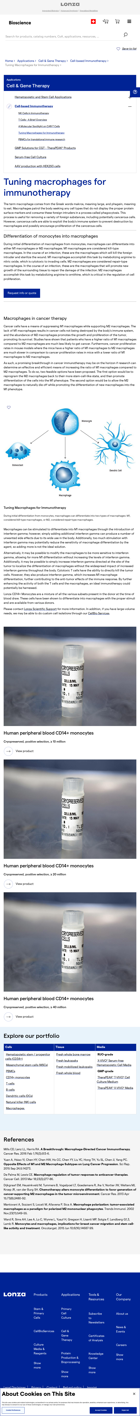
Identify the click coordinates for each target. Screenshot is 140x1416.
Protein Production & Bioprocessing (70, 1358)
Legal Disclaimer (15, 1387)
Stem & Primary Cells (39, 1313)
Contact (52, 1387)
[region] (70, 1402)
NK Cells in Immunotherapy (33, 113)
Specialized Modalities (89, 11)
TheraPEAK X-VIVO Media (115, 1088)
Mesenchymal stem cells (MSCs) (27, 1065)
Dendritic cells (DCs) (19, 1096)
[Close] (134, 1394)
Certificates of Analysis (96, 1338)
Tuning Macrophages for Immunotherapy (41, 132)
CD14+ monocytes (18, 1077)
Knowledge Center (96, 1356)
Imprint (92, 1387)
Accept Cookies (101, 1410)
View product (25, 751)
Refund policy (72, 1387)
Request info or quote (22, 293)
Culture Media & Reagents (40, 1349)
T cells (10, 1083)
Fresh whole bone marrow (73, 1054)
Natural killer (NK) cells (21, 1102)
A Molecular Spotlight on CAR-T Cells (39, 126)
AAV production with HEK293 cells (37, 166)
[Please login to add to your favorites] (8, 407)
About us (122, 1314)
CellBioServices (44, 1331)
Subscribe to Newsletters (96, 1318)
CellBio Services (98, 613)
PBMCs (10, 1071)
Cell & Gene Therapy (52, 61)
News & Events (121, 1329)
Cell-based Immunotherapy (88, 61)
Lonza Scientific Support (40, 609)
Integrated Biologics (50, 11)
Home (9, 61)
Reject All (125, 1410)
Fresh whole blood (68, 1073)
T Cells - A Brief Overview (32, 119)
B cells (10, 1090)
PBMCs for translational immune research (41, 139)
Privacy (36, 1387)
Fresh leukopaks (67, 1061)
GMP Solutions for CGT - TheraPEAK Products (45, 148)
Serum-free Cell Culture (30, 157)
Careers (121, 1345)
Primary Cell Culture (66, 1313)
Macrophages (15, 1108)
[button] (135, 92)
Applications (25, 61)
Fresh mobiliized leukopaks (74, 1067)
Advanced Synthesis (69, 11)
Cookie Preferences (13, 1410)
